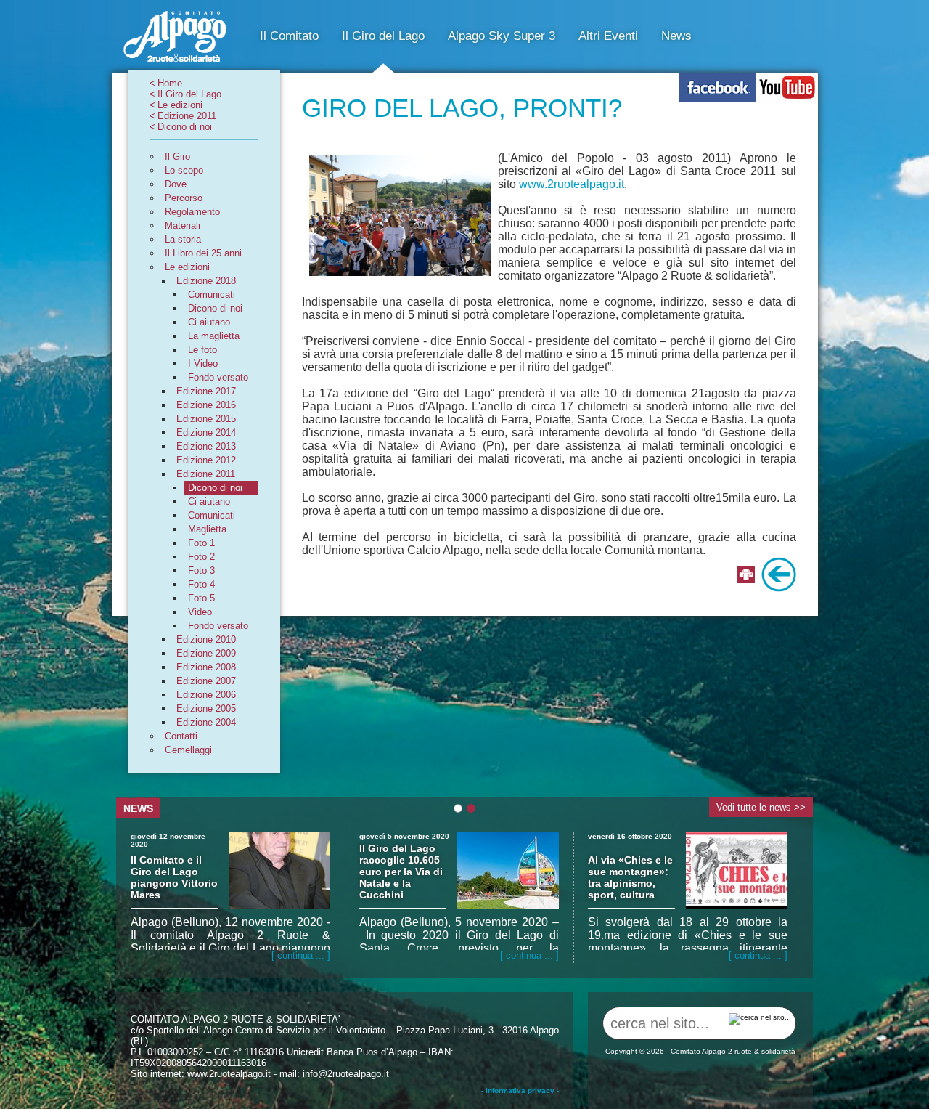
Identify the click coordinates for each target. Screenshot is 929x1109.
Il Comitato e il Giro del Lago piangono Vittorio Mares (174, 877)
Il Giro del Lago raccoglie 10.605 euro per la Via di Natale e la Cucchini (401, 871)
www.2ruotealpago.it (571, 184)
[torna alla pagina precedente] (778, 575)
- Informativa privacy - (520, 1090)
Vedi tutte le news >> (761, 807)
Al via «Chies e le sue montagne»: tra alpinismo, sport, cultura (630, 877)
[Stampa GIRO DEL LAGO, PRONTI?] (746, 575)
